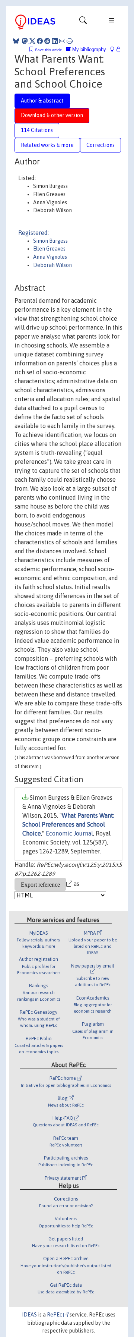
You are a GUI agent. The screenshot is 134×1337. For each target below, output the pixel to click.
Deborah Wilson (52, 265)
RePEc (55, 1315)
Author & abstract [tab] (42, 101)
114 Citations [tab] (37, 130)
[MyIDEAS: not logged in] (114, 49)
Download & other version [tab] (52, 115)
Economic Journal (69, 833)
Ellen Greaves (49, 249)
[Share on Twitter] (32, 41)
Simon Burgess (50, 241)
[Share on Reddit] (47, 41)
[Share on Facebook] (40, 41)
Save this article (48, 50)
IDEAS (29, 1315)
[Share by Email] (62, 41)
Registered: (33, 232)
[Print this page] (70, 41)
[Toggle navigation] (83, 22)
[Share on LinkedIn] (55, 41)
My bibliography (88, 49)
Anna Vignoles (50, 257)
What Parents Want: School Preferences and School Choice (68, 824)
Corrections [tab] (100, 145)
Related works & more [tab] (47, 145)
